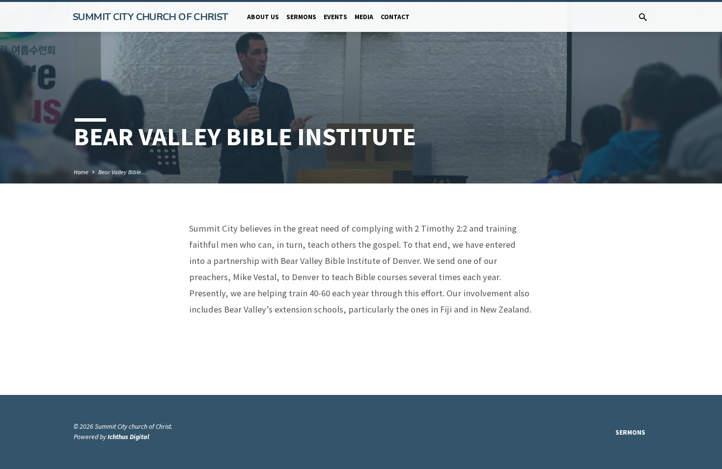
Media (364, 17)
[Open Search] (643, 17)
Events (335, 17)
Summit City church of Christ (150, 17)
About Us (263, 17)
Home (81, 172)
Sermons (301, 17)
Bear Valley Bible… (122, 172)
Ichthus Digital (128, 437)
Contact (395, 17)
